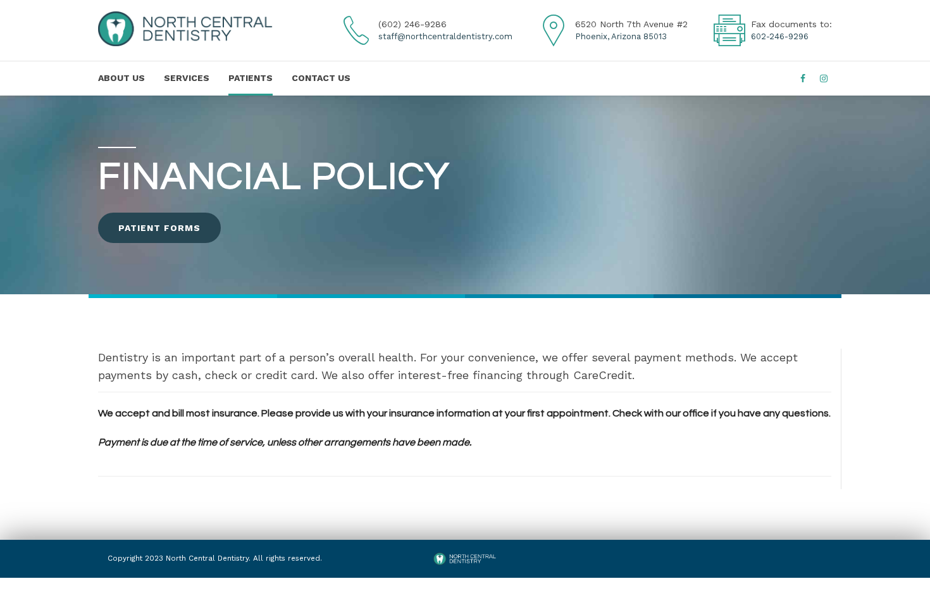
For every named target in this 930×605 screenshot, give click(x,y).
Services (186, 78)
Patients (250, 78)
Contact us (321, 78)
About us (121, 78)
